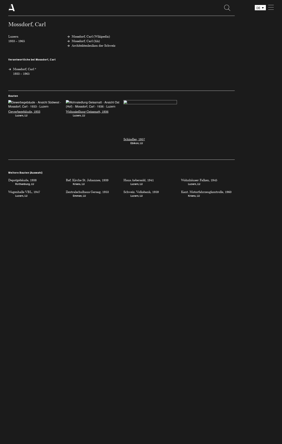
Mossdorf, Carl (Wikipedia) (91, 36)
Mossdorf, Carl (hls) (86, 41)
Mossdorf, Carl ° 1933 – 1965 (24, 71)
